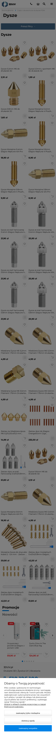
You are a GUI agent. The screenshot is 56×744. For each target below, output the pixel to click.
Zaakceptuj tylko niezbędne (28, 713)
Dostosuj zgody (28, 721)
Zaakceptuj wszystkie (28, 728)
